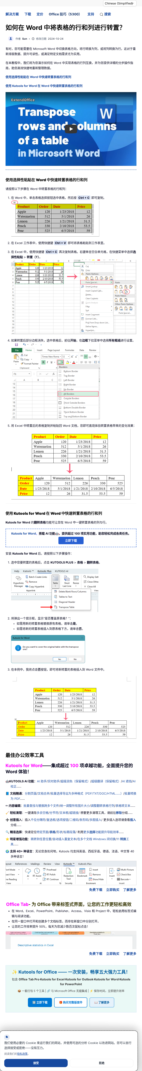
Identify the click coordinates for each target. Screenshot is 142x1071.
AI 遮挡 (127, 781)
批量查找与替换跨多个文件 (41, 806)
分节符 (54, 813)
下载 (27, 14)
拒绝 (101, 1063)
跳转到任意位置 (41, 839)
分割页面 (31, 793)
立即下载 (71, 540)
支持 (90, 14)
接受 (36, 1063)
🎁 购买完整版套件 (70, 1002)
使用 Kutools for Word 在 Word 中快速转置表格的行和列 (44, 86)
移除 (119, 813)
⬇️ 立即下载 (40, 1002)
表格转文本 (123, 806)
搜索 (107, 14)
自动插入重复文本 (64, 839)
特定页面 (42, 832)
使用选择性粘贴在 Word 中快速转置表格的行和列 (38, 77)
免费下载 (95, 890)
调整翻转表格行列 (102, 806)
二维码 (74, 820)
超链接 (74, 813)
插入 (133, 820)
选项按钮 (62, 820)
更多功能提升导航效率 (101, 832)
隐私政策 (22, 1053)
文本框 (64, 813)
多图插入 (95, 820)
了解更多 (129, 890)
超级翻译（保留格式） (106, 781)
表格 (52, 832)
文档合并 (44, 793)
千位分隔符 (38, 820)
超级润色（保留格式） (75, 781)
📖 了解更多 (101, 1002)
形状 (59, 832)
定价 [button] (40, 14)
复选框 (51, 820)
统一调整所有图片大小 (75, 806)
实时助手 (54, 781)
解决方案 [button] (12, 14)
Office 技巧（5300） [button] (65, 14)
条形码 (84, 820)
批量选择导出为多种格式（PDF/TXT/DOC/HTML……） (87, 793)
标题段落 (69, 832)
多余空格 (42, 813)
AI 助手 (42, 781)
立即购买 (112, 890)
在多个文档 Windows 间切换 (96, 839)
